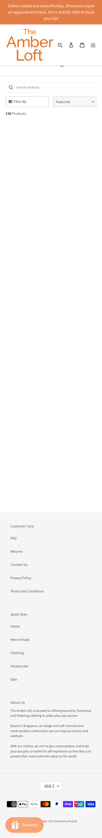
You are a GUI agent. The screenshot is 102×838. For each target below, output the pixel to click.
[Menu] (93, 45)
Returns (16, 551)
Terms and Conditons (27, 591)
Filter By (20, 101)
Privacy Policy (20, 577)
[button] (74, 102)
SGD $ (49, 786)
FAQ (13, 538)
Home (15, 626)
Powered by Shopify (65, 821)
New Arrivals (20, 639)
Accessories (19, 666)
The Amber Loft (44, 821)
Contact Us (18, 564)
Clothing (17, 652)
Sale (13, 679)
